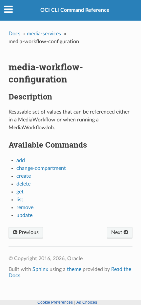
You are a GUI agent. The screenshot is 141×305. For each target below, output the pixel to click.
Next (117, 232)
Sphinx (40, 269)
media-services (44, 33)
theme (74, 269)
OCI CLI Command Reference (75, 10)
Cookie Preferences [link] (55, 302)
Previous (28, 232)
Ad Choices (86, 302)
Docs (14, 33)
